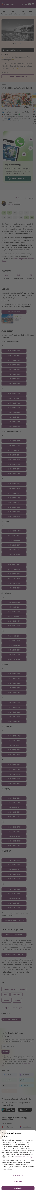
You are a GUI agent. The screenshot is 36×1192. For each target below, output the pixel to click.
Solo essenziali (18, 1175)
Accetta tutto (18, 1188)
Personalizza (18, 1182)
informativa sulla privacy (23, 1157)
